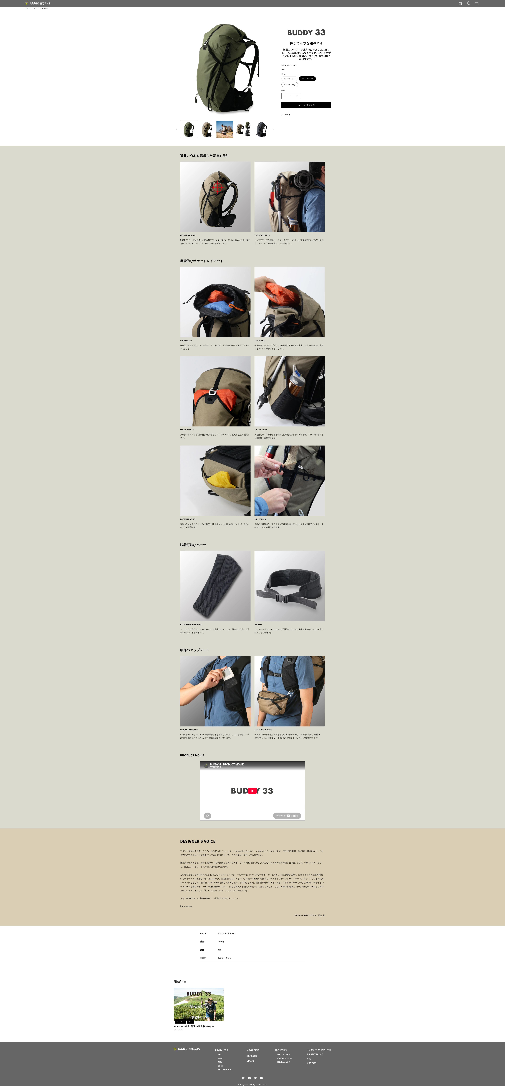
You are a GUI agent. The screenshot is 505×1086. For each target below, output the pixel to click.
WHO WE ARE (283, 1054)
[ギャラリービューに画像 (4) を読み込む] (243, 129)
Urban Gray (289, 85)
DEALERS (251, 1056)
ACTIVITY (180, 1021)
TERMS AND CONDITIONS (319, 1049)
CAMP (221, 1065)
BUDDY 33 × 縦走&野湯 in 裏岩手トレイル (194, 1026)
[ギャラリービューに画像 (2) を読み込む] (206, 129)
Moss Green (307, 79)
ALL (35, 8)
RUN (220, 1062)
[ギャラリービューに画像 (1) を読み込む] (188, 129)
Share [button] (287, 114)
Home (28, 8)
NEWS (250, 1061)
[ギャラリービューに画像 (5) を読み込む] (261, 129)
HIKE (190, 1021)
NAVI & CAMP (283, 1062)
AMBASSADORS (284, 1058)
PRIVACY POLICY (315, 1054)
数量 (283, 90)
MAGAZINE (252, 1050)
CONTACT (312, 1063)
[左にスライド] (176, 129)
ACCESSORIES (224, 1069)
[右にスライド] (273, 129)
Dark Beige (290, 79)
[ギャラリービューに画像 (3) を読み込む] (224, 129)
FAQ (309, 1058)
